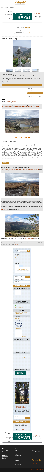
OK (22, 85)
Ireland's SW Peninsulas (22, 269)
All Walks (12, 7)
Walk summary (18, 257)
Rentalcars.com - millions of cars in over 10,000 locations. (21, 313)
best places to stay (19, 328)
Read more (16, 244)
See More (5, 162)
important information (29, 238)
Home (2, 7)
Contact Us (33, 450)
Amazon (23, 357)
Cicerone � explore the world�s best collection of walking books (22, 366)
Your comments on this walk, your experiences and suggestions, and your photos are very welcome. (20, 169)
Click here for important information (37, 469)
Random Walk (16, 456)
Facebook (9, 101)
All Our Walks (16, 451)
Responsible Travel (17, 464)
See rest (27, 270)
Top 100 (6, 7)
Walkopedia (34, 463)
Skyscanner (20, 307)
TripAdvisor (24, 294)
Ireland (5, 34)
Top (2, 109)
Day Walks (16, 454)
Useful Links (16, 461)
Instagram (14, 101)
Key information (18, 255)
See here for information (10, 77)
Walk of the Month (17, 455)
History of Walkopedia (36, 451)
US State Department (19, 298)
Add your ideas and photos (5, 458)
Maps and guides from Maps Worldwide (22, 364)
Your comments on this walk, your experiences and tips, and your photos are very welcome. (20, 106)
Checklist (16, 463)
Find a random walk (38, 34)
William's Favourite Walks (18, 458)
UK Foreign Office (18, 296)
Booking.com (17, 318)
